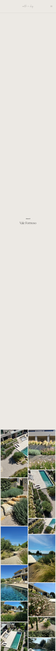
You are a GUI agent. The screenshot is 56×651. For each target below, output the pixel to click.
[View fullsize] (14, 453)
